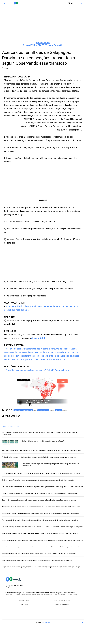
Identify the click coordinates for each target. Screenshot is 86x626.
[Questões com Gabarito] (16, 3)
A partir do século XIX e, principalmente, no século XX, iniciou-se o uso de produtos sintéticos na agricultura (37, 560)
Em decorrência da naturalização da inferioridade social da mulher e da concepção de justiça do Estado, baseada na (40, 520)
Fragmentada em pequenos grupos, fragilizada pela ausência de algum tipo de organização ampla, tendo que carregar (41, 567)
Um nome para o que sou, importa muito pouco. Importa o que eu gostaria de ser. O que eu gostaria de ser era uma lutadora (42, 487)
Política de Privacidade (62, 604)
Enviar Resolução (24, 601)
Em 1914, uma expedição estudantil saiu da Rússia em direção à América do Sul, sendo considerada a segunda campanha (42, 527)
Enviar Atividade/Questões (62, 601)
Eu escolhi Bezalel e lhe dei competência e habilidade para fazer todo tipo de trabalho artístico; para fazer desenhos (40, 533)
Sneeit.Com (46, 622)
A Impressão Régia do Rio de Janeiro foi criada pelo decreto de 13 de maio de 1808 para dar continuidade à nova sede (41, 507)
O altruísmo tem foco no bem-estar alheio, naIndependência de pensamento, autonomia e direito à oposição (38, 480)
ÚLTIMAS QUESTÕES (10, 427)
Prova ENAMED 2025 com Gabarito (43, 45)
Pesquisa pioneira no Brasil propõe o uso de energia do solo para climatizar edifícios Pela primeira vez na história (39, 553)
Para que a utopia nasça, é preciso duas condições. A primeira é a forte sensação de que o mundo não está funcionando (41, 450)
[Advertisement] (43, 23)
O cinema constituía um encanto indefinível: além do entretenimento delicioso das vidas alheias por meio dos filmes (40, 493)
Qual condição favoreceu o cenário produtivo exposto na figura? (43, 441)
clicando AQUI (38, 338)
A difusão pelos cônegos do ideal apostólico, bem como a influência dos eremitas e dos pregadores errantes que (39, 457)
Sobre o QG (24, 604)
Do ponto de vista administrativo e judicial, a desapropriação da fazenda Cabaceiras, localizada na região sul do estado (41, 473)
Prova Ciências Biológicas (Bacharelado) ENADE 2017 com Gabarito (37, 370)
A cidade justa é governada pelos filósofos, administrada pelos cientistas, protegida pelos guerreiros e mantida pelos (40, 513)
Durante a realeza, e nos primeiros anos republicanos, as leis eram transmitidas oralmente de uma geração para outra (41, 547)
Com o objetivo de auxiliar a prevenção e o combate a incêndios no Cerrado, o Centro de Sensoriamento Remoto (39, 500)
